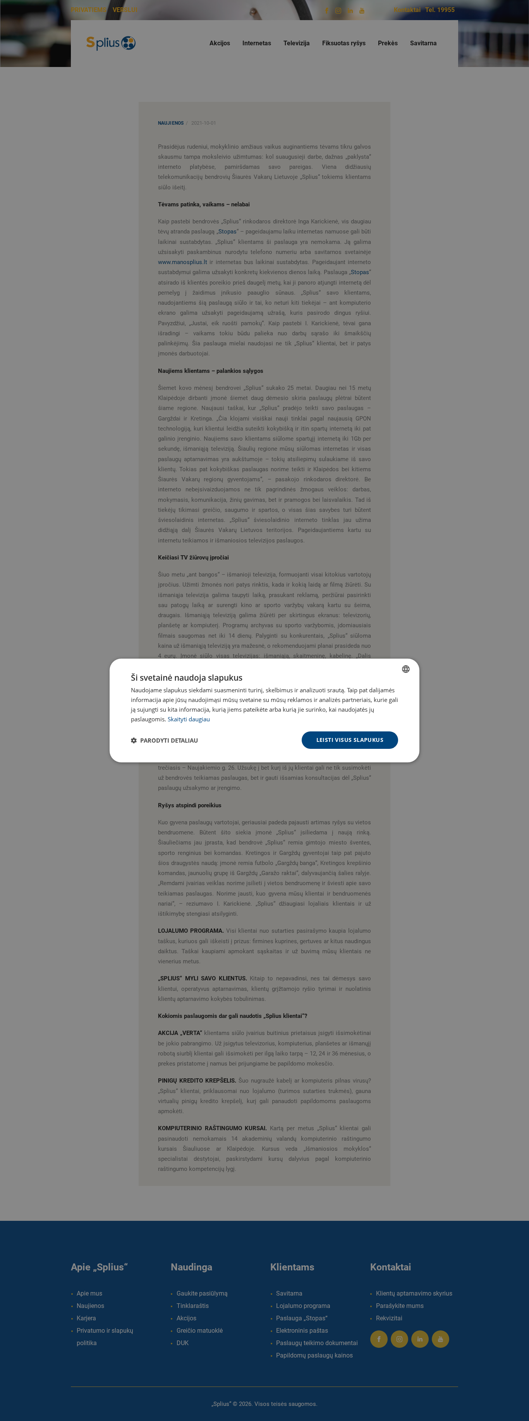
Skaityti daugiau (189, 719)
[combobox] (406, 669)
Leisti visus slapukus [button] (349, 739)
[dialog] (264, 710)
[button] (164, 740)
